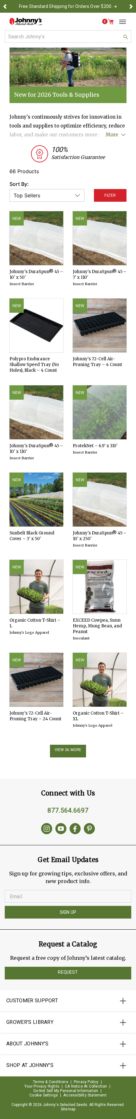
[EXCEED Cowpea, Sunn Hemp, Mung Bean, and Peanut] (100, 587)
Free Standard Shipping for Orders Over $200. (66, 6)
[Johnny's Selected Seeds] (25, 21)
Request (68, 972)
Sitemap (68, 1109)
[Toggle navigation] (120, 21)
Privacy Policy (86, 1082)
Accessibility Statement (85, 1095)
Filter (110, 195)
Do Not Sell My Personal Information (66, 1091)
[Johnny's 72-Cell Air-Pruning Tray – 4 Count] (100, 325)
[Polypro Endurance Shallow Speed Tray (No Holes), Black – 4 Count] (36, 325)
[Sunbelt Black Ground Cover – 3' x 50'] (36, 500)
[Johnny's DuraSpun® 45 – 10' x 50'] (36, 238)
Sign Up (68, 912)
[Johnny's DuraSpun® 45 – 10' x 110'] (36, 412)
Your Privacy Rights (41, 1086)
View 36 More (68, 750)
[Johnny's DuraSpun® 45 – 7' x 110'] (100, 238)
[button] (5, 6)
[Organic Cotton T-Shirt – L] (36, 587)
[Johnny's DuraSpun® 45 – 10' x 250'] (100, 500)
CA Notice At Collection (86, 1086)
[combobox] (68, 36)
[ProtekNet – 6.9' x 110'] (100, 412)
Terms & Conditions (50, 1082)
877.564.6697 (68, 810)
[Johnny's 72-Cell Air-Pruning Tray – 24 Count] (36, 680)
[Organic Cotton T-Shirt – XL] (100, 680)
